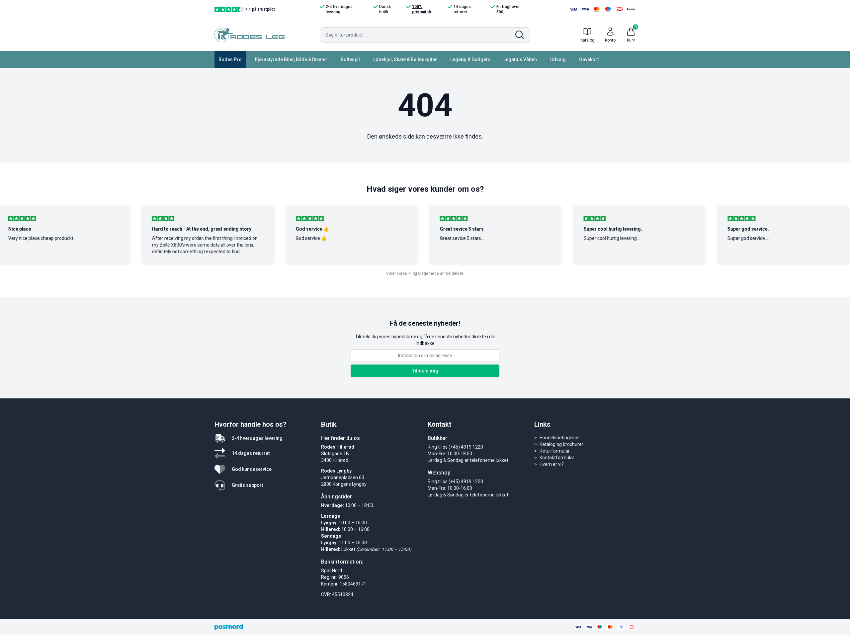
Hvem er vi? (552, 464)
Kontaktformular (557, 457)
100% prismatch (421, 9)
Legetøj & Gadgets (470, 59)
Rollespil (350, 59)
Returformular (555, 451)
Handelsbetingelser (560, 437)
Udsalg (558, 59)
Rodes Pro (230, 59)
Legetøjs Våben (520, 59)
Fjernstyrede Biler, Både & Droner (291, 59)
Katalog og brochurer (561, 444)
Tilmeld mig (425, 370)
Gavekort (589, 59)
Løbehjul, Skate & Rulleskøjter (405, 59)
